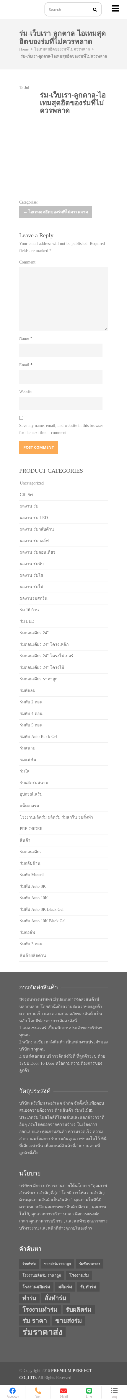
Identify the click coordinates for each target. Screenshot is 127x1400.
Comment (27, 262)
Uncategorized (32, 483)
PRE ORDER (31, 829)
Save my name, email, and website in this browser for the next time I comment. (61, 429)
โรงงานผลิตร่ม (36, 1286)
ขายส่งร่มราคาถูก (57, 1264)
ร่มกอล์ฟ (27, 932)
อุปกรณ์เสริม (31, 794)
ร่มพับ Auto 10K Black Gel (43, 921)
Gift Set (26, 494)
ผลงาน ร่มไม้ (31, 587)
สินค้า (25, 840)
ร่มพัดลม (27, 690)
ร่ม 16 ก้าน (29, 610)
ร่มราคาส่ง (42, 1332)
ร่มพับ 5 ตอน (31, 725)
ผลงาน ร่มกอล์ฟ (34, 541)
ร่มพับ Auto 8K (33, 886)
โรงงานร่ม (79, 1275)
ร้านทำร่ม (29, 1264)
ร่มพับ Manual (32, 875)
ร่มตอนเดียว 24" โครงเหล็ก (44, 644)
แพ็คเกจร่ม (29, 806)
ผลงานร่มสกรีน (34, 598)
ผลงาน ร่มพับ (32, 564)
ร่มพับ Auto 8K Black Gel (42, 909)
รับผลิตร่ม (79, 1309)
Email (25, 365)
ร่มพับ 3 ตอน (31, 944)
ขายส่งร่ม (68, 1320)
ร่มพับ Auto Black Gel (38, 736)
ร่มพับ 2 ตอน (31, 702)
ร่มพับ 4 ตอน (31, 713)
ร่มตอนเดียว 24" (34, 633)
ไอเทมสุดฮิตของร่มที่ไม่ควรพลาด (62, 49)
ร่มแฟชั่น (28, 759)
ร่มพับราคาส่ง (89, 1264)
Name (25, 338)
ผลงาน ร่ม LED (34, 518)
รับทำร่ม (88, 1286)
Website (25, 391)
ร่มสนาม (27, 748)
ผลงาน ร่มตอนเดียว (37, 552)
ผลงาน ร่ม (29, 506)
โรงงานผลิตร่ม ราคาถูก (41, 1275)
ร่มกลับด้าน (30, 863)
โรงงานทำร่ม (40, 1309)
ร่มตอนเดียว (31, 852)
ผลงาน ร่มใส (31, 575)
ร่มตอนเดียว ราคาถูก (38, 679)
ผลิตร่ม (65, 1286)
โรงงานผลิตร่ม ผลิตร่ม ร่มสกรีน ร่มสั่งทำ (56, 817)
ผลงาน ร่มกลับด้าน (37, 529)
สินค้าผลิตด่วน (33, 955)
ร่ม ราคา (34, 1320)
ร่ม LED (27, 621)
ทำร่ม (29, 1298)
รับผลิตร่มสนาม (34, 783)
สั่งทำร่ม (55, 1298)
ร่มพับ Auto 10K (34, 898)
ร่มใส (25, 771)
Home (24, 49)
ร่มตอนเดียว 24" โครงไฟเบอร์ (46, 656)
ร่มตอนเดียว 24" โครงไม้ (42, 667)
